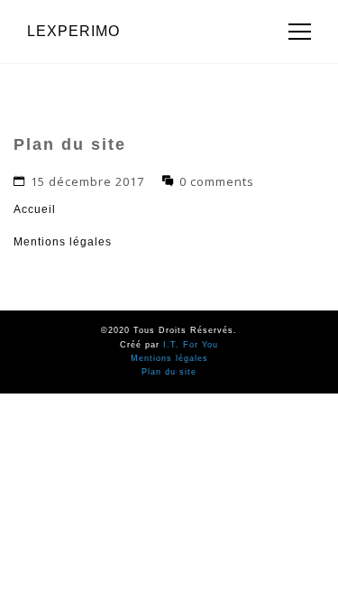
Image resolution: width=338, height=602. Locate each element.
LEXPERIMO (73, 31)
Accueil (35, 209)
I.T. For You (190, 344)
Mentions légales (63, 242)
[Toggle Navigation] (294, 31)
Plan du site (169, 371)
